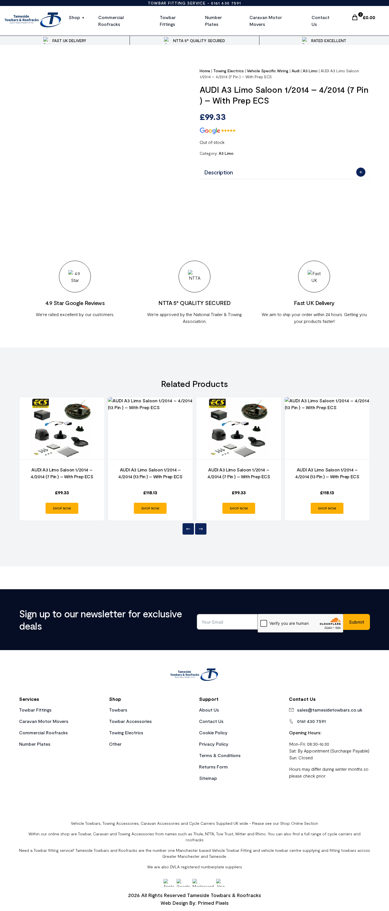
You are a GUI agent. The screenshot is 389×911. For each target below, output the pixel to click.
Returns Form (213, 766)
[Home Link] (194, 675)
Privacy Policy (213, 744)
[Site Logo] (33, 20)
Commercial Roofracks (111, 21)
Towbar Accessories (130, 721)
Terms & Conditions (220, 755)
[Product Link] (62, 428)
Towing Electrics (228, 70)
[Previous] (188, 529)
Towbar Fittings (168, 21)
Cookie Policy (213, 732)
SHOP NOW (62, 508)
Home (205, 70)
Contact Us (320, 21)
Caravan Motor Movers (265, 21)
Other (115, 744)
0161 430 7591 (226, 3)
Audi (296, 70)
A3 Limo (310, 70)
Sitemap (208, 778)
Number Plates (213, 21)
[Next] (200, 529)
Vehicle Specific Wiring (267, 70)
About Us (209, 709)
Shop (74, 17)
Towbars (118, 709)
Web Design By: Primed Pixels (195, 903)
